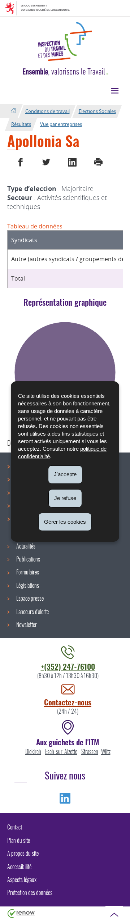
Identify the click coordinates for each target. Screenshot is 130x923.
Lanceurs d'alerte (32, 611)
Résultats (21, 124)
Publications (28, 559)
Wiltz (105, 751)
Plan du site (18, 840)
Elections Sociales (97, 111)
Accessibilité (19, 866)
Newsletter (26, 624)
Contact (14, 827)
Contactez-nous (67, 702)
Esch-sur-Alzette (61, 751)
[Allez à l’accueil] (13, 111)
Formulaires (27, 572)
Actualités (25, 546)
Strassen (89, 751)
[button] (115, 91)
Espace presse (30, 598)
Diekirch (33, 751)
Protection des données (29, 892)
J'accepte (65, 474)
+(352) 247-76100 (68, 666)
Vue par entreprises (61, 124)
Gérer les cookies (65, 521)
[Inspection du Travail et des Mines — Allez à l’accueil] (65, 41)
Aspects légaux (21, 879)
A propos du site (23, 853)
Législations (27, 585)
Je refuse (65, 498)
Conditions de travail (47, 111)
